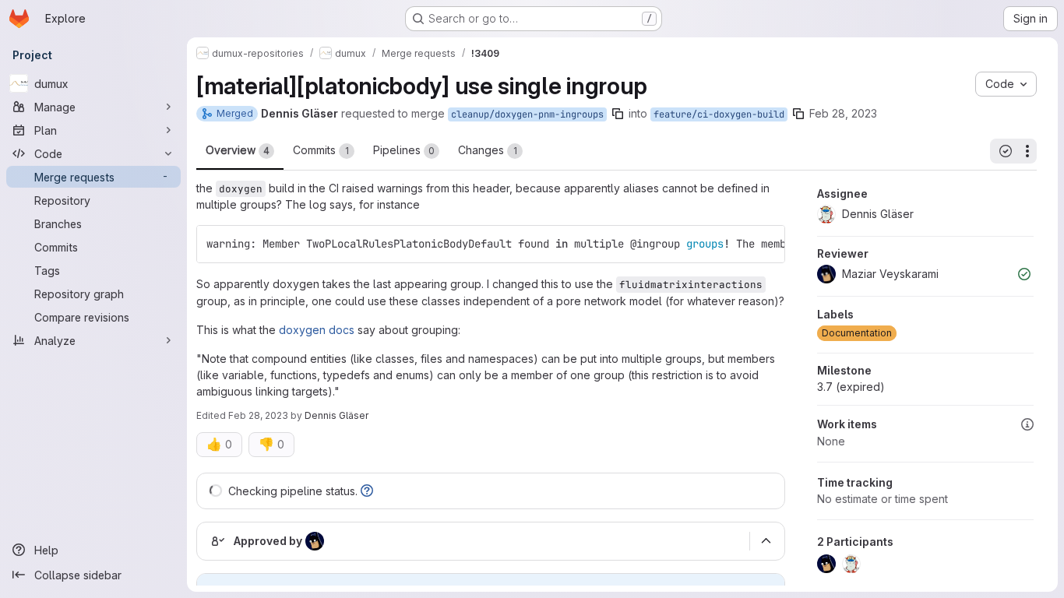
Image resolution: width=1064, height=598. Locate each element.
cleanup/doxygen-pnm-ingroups (527, 114)
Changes (487, 150)
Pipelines (404, 150)
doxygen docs (316, 329)
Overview (238, 150)
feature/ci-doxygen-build (719, 114)
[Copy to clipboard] (766, 243)
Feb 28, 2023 (843, 113)
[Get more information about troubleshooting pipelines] (367, 491)
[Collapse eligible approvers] (765, 541)
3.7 (851, 386)
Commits (321, 150)
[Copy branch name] (617, 113)
